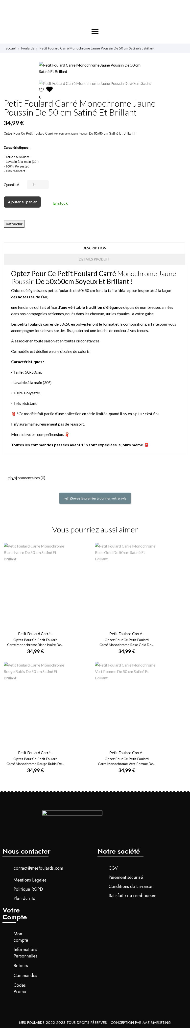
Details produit (94, 259)
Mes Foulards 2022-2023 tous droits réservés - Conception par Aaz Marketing (95, 1022)
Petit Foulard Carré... (35, 633)
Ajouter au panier (22, 201)
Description (94, 248)
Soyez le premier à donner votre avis (98, 498)
